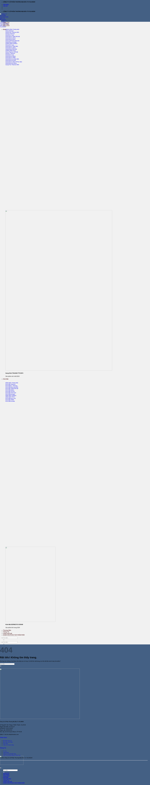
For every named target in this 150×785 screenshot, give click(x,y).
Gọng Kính (6, 25)
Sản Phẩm (6, 24)
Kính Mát (5, 379)
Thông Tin (6, 632)
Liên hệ (5, 6)
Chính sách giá (7, 633)
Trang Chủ (6, 22)
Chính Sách (3, 737)
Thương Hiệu (7, 630)
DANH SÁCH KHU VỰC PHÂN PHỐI (13, 635)
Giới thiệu (6, 4)
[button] (4, 29)
